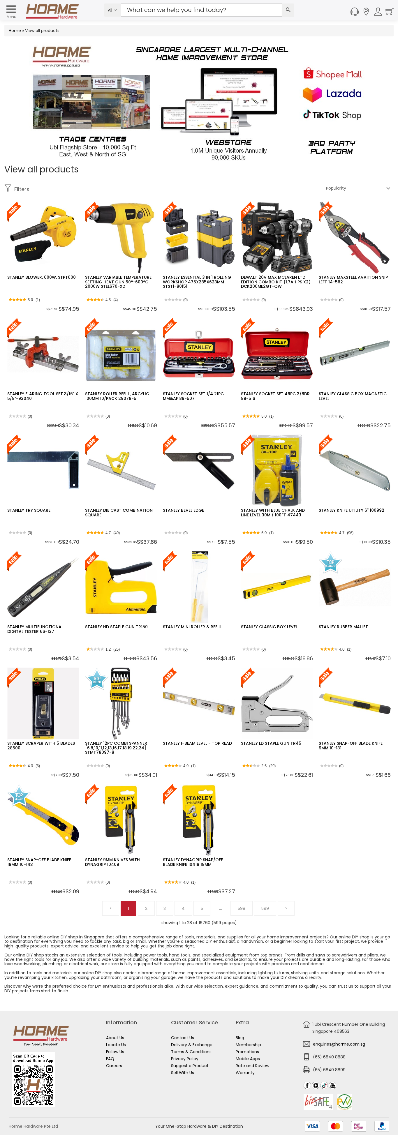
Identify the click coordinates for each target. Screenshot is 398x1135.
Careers (114, 1066)
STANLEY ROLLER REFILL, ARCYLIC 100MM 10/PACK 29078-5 (117, 396)
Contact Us (182, 1038)
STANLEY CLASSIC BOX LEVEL (269, 627)
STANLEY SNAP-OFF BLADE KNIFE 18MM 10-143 (39, 862)
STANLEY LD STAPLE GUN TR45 (271, 743)
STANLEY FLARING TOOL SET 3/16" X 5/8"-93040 (42, 396)
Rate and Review (252, 1066)
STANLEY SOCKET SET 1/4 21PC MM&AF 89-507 (193, 396)
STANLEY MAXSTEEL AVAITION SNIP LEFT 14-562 (353, 279)
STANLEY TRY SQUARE (28, 510)
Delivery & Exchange (191, 1045)
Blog (240, 1038)
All (110, 10)
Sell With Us (182, 1073)
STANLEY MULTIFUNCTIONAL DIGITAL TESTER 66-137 (35, 629)
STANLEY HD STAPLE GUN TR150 (116, 627)
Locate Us (116, 1045)
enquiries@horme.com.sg (339, 1044)
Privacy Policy (184, 1059)
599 (265, 908)
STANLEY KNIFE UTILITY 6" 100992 (351, 510)
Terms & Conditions (191, 1052)
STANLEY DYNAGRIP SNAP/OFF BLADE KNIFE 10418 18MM (193, 862)
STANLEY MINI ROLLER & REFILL (192, 627)
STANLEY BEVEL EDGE (183, 510)
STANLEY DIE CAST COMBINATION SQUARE (119, 512)
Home (15, 30)
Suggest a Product (190, 1066)
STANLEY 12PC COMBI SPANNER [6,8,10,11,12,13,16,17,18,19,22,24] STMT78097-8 (116, 747)
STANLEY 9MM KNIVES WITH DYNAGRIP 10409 (112, 862)
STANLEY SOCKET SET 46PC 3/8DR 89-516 (275, 396)
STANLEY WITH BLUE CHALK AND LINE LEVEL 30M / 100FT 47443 (273, 512)
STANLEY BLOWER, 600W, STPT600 (41, 277)
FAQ (110, 1059)
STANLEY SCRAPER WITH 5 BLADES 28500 (41, 745)
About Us (115, 1038)
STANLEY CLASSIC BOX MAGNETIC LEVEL (353, 396)
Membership (248, 1045)
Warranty (245, 1073)
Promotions (247, 1052)
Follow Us (115, 1052)
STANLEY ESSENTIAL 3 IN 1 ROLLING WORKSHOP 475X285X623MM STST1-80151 (197, 281)
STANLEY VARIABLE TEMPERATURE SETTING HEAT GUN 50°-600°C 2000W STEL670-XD (118, 281)
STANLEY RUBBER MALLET (343, 627)
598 (241, 908)
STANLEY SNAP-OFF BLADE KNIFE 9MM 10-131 (351, 745)
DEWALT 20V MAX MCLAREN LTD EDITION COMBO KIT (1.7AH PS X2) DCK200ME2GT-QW (276, 281)
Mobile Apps (248, 1059)
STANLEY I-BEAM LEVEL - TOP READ (197, 743)
